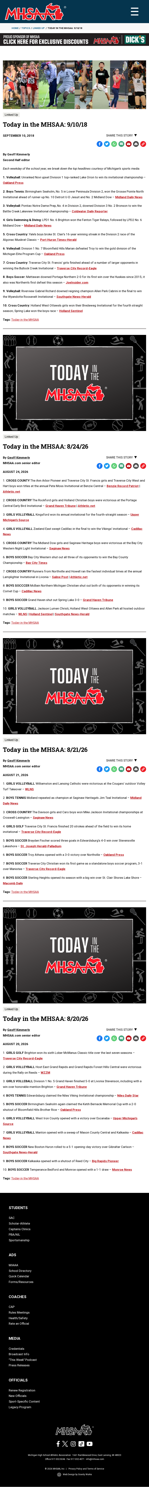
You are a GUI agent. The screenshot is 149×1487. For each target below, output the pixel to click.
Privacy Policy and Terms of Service (86, 1469)
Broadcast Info (19, 1354)
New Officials (18, 1396)
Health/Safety (18, 1318)
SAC (12, 1218)
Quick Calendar (19, 1276)
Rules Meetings (19, 1312)
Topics (25, 28)
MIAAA (13, 1265)
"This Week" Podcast (23, 1360)
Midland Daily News (128, 197)
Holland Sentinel (71, 311)
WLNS (22, 614)
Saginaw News (59, 548)
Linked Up (39, 28)
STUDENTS (18, 1208)
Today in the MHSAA (25, 319)
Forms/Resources (21, 1282)
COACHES (17, 1297)
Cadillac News (31, 591)
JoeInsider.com (77, 282)
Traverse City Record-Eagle (77, 268)
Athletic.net (11, 491)
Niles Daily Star (128, 1095)
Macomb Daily (13, 883)
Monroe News (122, 1169)
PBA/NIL (14, 1234)
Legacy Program (20, 1407)
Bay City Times (36, 563)
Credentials (16, 1348)
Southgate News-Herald (74, 296)
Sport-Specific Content (24, 1401)
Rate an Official (19, 1323)
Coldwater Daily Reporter (90, 211)
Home (15, 28)
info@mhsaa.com (95, 1459)
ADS (12, 1255)
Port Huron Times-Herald (58, 240)
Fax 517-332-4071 (75, 1459)
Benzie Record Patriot (123, 486)
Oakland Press (13, 183)
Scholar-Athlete (19, 1223)
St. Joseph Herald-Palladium (41, 846)
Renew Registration (22, 1390)
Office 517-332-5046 (55, 1459)
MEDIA (14, 1338)
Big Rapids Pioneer (105, 1161)
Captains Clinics (20, 1229)
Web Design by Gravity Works (77, 1474)
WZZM (45, 1072)
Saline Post (60, 577)
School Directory (20, 1271)
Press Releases (19, 1365)
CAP (12, 1307)
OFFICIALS (18, 1380)
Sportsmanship (19, 1240)
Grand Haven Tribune (60, 506)
